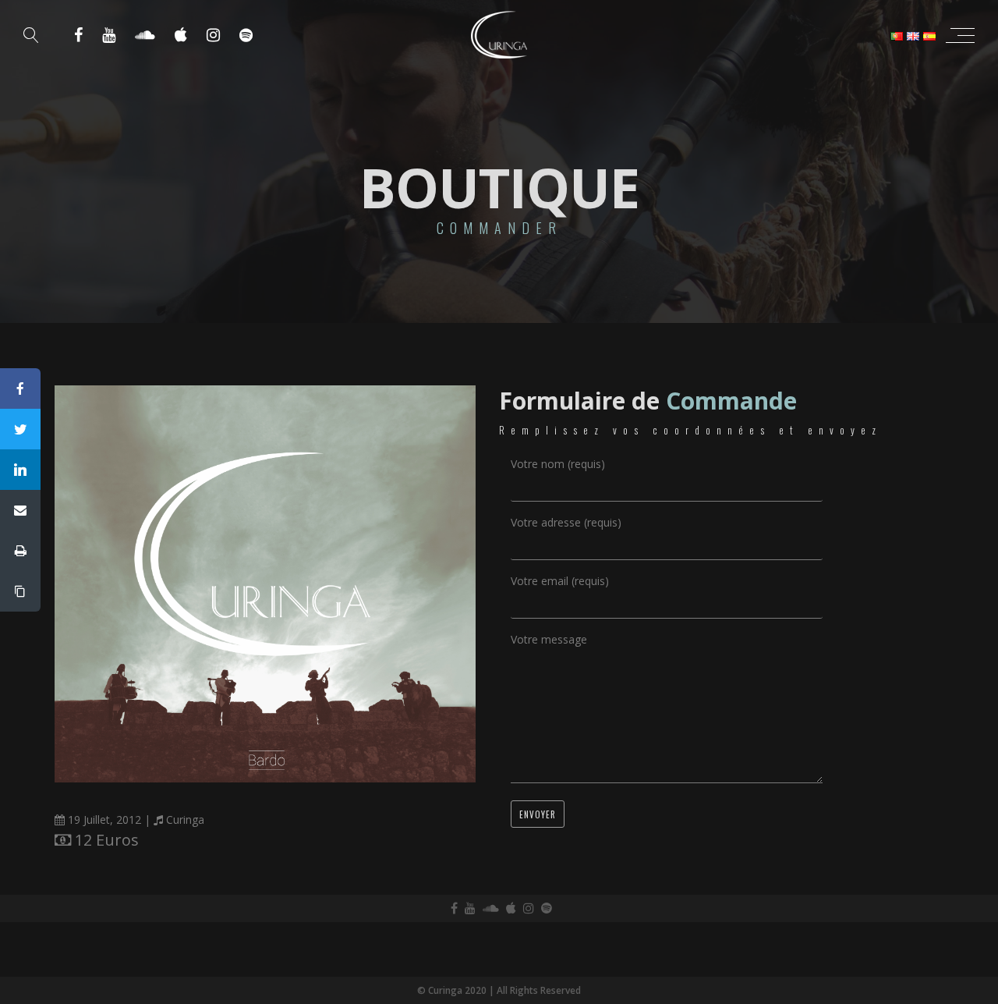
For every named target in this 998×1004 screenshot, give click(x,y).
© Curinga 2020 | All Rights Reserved (499, 990)
